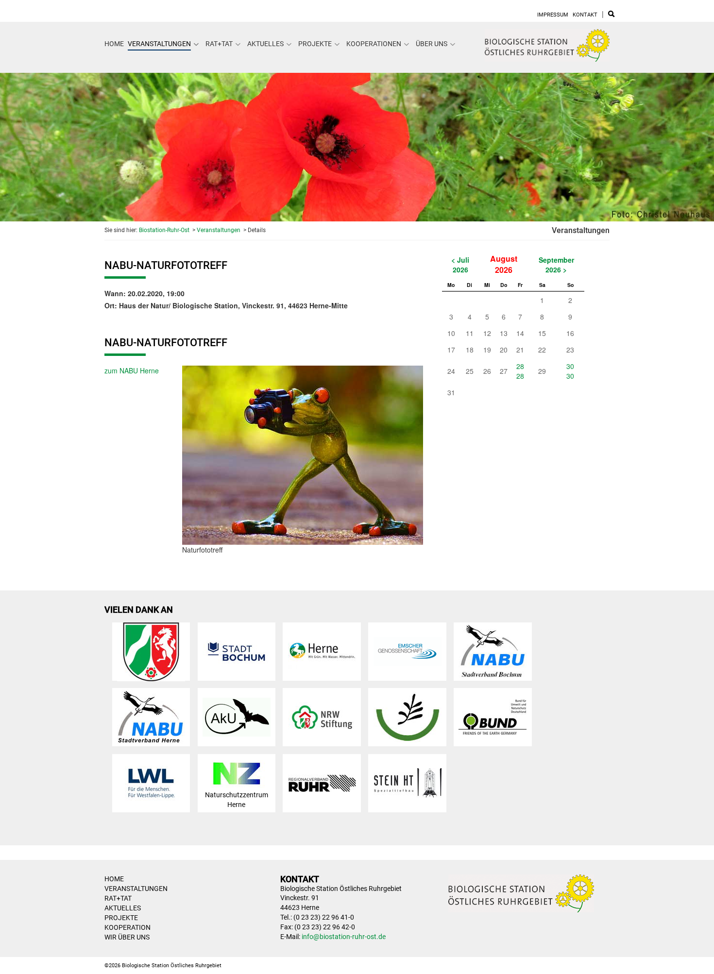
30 (570, 366)
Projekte (315, 44)
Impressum (552, 15)
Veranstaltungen (159, 44)
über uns (431, 44)
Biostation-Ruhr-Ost (164, 230)
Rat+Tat (219, 44)
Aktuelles (265, 44)
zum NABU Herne (131, 370)
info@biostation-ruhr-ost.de (344, 936)
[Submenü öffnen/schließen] (196, 44)
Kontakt (585, 15)
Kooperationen (373, 44)
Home (114, 44)
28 (520, 366)
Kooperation (127, 927)
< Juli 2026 (460, 264)
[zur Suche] (611, 15)
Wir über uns (127, 937)
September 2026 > (556, 264)
